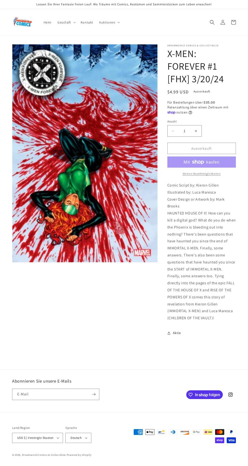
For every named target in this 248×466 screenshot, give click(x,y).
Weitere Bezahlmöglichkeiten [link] (202, 173)
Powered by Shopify (79, 455)
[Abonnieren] (93, 394)
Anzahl (172, 121)
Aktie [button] (177, 333)
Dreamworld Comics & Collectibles (44, 455)
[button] (66, 22)
